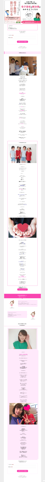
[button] (22, 481)
